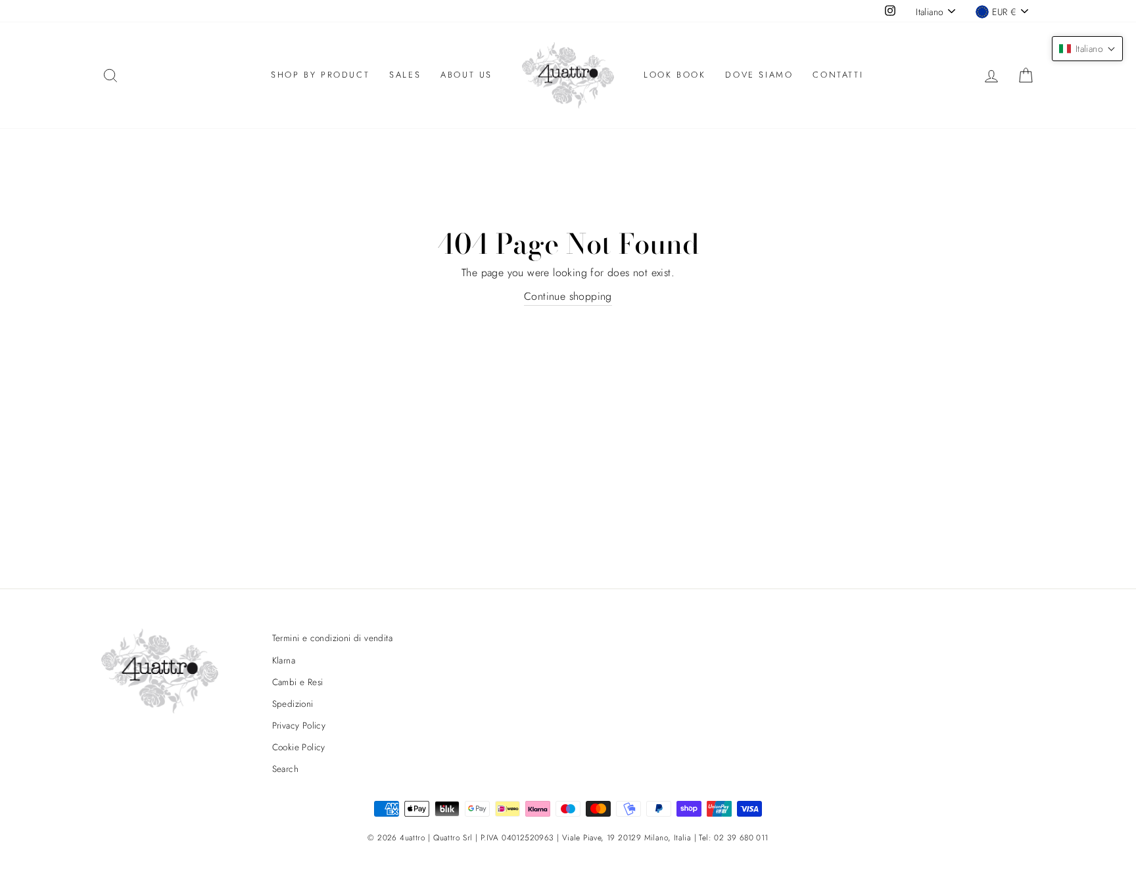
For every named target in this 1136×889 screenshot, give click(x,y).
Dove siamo (759, 74)
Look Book (674, 74)
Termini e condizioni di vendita (332, 637)
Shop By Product (320, 74)
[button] (1087, 48)
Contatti (838, 74)
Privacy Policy (299, 725)
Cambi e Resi (297, 681)
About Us (466, 74)
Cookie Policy (298, 747)
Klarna (283, 660)
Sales (405, 74)
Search (285, 768)
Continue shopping (568, 296)
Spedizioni (293, 703)
